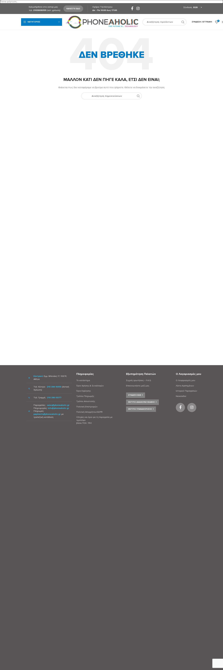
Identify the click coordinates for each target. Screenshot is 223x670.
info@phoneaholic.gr (58, 408)
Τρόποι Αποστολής (85, 401)
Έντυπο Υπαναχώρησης (140, 409)
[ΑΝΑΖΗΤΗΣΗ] (182, 22)
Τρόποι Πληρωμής (85, 396)
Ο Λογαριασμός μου (185, 380)
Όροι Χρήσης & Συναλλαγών (90, 385)
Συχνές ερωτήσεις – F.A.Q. (138, 380)
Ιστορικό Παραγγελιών (186, 391)
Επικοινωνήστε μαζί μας (137, 385)
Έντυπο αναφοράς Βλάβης (141, 402)
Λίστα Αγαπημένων (185, 385)
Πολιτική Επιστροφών (86, 406)
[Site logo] (102, 21)
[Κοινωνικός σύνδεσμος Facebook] (132, 8)
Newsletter (181, 396)
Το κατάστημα (83, 380)
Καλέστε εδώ (73, 8)
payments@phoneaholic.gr (47, 414)
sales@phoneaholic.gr (58, 405)
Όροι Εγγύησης (83, 391)
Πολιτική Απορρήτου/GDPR (89, 412)
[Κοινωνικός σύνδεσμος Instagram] (138, 8)
